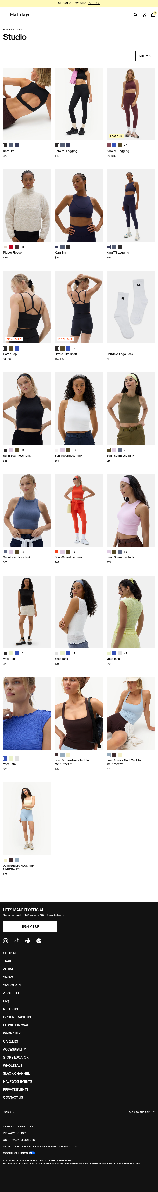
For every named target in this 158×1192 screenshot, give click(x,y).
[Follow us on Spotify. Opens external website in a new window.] (38, 942)
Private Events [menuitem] (15, 1089)
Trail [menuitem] (7, 961)
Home (6, 29)
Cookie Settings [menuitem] (15, 1153)
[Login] (144, 14)
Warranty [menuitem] (12, 1033)
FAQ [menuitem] (6, 1001)
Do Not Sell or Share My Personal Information (40, 1146)
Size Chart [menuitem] (12, 985)
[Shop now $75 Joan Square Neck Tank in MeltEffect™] (79, 713)
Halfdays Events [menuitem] (17, 1081)
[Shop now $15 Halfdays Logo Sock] (131, 307)
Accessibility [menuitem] (14, 1049)
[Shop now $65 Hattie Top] (27, 307)
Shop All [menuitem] (10, 953)
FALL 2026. (94, 3)
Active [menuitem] (8, 969)
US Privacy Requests (19, 1140)
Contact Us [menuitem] (13, 1097)
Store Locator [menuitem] (15, 1057)
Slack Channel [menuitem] (16, 1073)
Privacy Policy (14, 1133)
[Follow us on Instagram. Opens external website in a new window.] (5, 942)
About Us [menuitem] (11, 993)
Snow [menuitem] (8, 977)
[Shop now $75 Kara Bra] (27, 104)
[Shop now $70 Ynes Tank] (27, 612)
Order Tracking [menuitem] (17, 1017)
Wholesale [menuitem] (12, 1065)
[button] (5, 145)
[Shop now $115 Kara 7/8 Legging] (79, 104)
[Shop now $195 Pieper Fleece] (27, 205)
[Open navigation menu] (5, 14)
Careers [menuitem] (10, 1041)
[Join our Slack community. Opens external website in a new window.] (27, 942)
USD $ (7, 1112)
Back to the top (139, 1112)
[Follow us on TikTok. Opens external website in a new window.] (16, 942)
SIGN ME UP (30, 926)
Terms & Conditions (18, 1126)
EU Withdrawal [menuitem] (16, 1025)
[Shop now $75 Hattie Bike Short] (79, 307)
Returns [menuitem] (10, 1009)
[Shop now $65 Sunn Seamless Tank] (27, 408)
